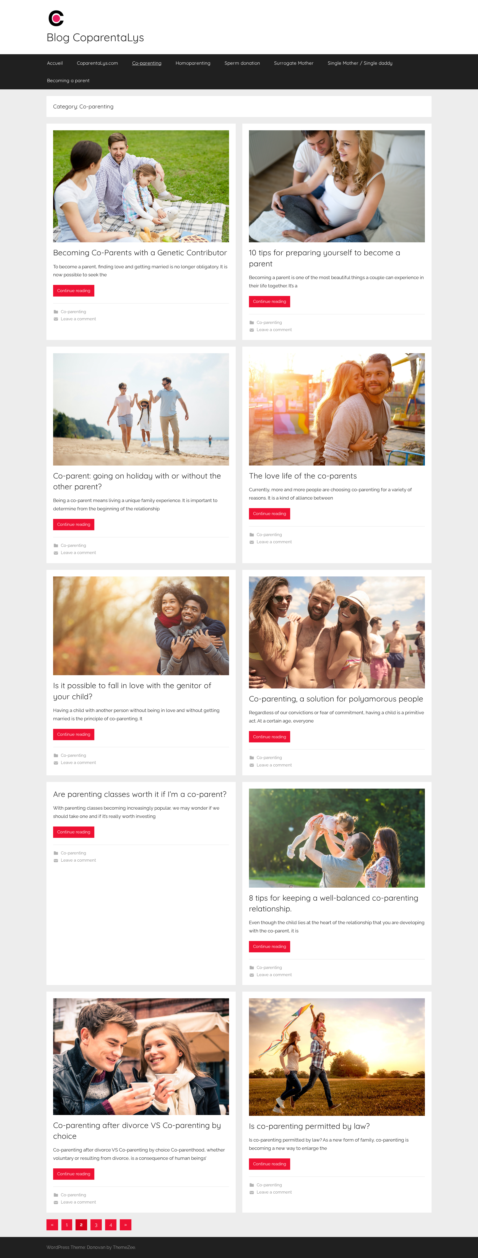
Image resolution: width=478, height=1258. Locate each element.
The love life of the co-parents (303, 475)
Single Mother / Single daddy (360, 63)
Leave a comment (78, 318)
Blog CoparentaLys (95, 37)
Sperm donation (242, 63)
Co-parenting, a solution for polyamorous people (336, 698)
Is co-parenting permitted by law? (309, 1126)
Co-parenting (147, 63)
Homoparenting (193, 63)
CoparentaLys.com (97, 63)
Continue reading (73, 290)
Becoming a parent (68, 80)
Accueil (55, 63)
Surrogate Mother (294, 63)
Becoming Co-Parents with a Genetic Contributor (140, 252)
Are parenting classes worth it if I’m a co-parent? (140, 794)
